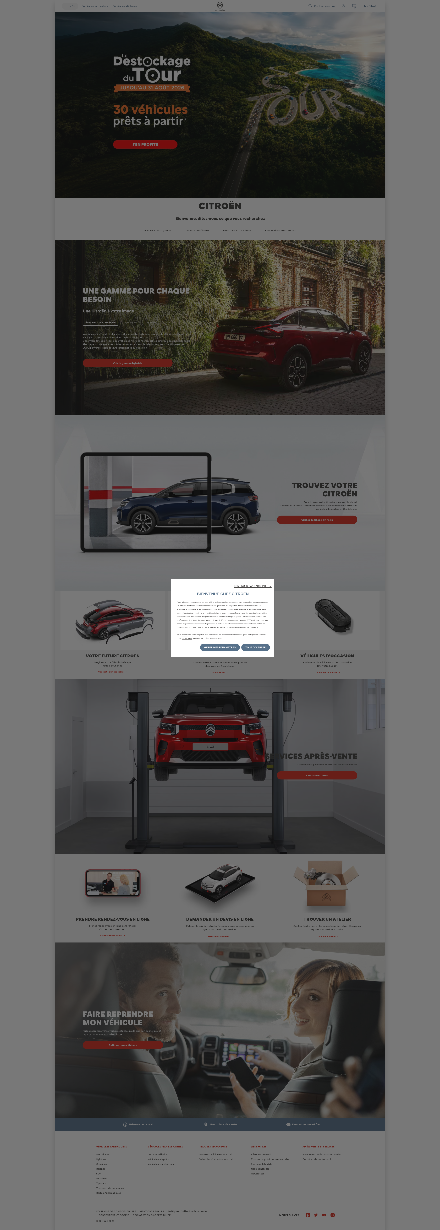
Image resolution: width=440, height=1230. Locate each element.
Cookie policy (187, 638)
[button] (253, 586)
